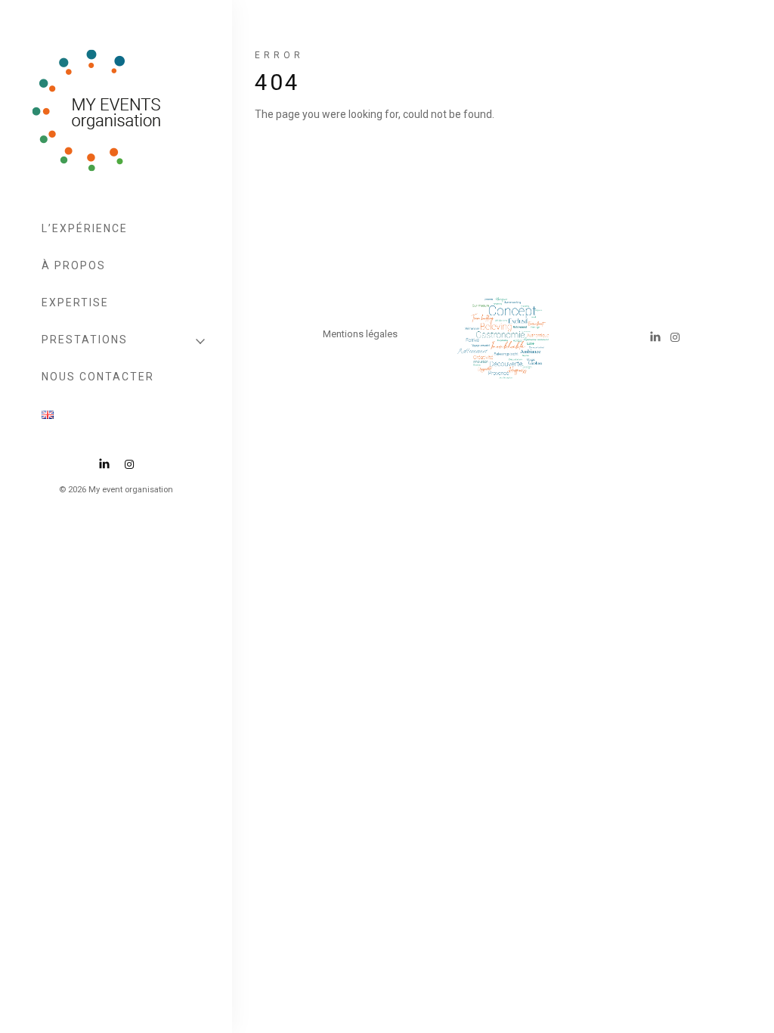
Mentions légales (360, 334)
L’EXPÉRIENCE (85, 228)
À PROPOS (74, 265)
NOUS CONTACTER (98, 377)
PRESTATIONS (85, 339)
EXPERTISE (75, 302)
